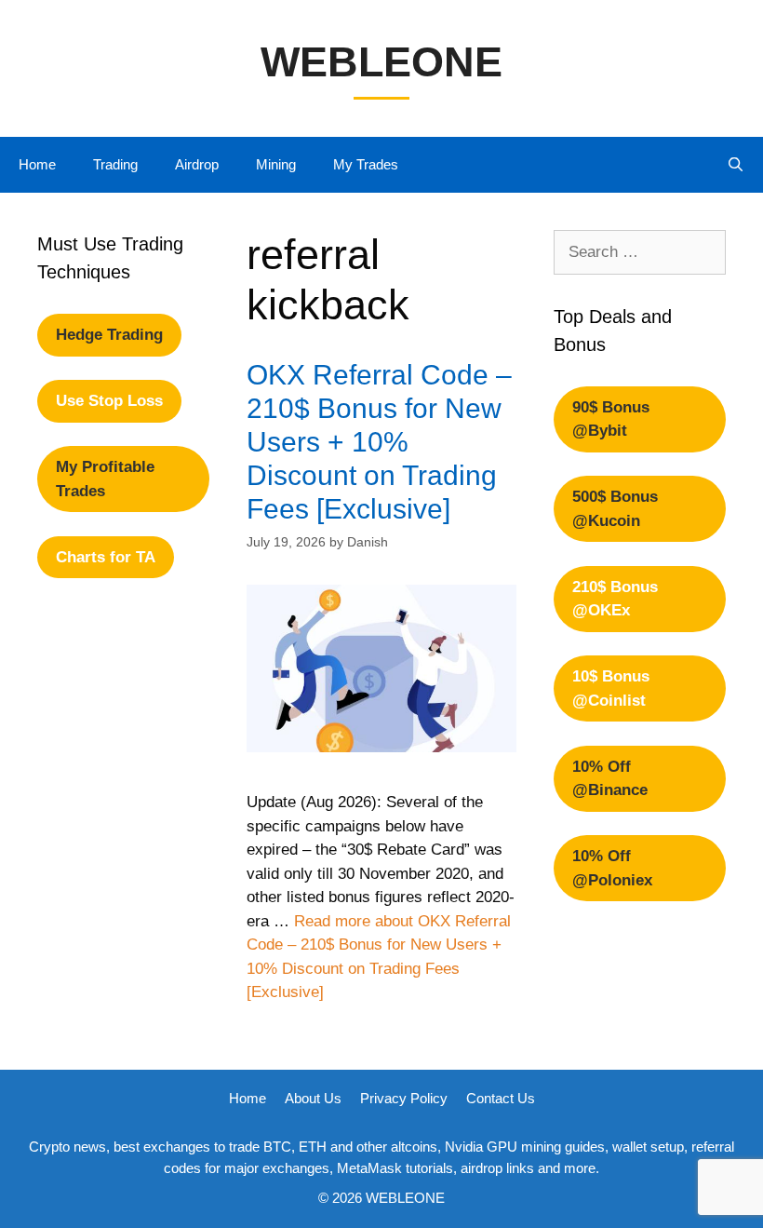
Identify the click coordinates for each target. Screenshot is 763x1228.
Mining (276, 164)
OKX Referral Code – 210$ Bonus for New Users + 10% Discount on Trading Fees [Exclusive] (379, 441)
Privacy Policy (404, 1098)
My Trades (365, 164)
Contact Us (500, 1098)
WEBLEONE (381, 62)
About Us (313, 1098)
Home (37, 164)
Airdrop (197, 164)
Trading (115, 164)
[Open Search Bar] (735, 165)
